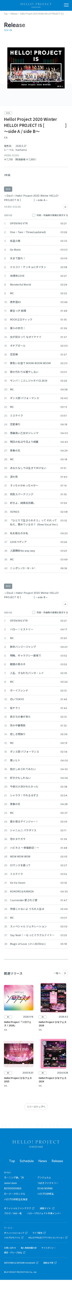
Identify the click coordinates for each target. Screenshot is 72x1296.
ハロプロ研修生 (45, 1193)
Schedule (27, 1161)
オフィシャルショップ (14, 1232)
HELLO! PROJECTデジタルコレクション (46, 1237)
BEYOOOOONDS (12, 1188)
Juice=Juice (10, 1183)
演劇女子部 (48, 1262)
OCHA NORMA (45, 1188)
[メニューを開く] (66, 5)
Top (12, 1161)
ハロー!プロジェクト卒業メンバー (44, 1213)
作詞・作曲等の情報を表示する (52, 215)
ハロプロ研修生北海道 (15, 1199)
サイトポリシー (49, 1247)
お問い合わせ (10, 1247)
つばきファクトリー (47, 1183)
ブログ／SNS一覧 (13, 1213)
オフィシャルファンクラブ (17, 1208)
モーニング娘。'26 (14, 1177)
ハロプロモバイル (12, 1237)
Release (57, 1161)
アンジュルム (44, 1177)
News (42, 1161)
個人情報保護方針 (29, 1247)
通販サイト (45, 1208)
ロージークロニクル (14, 1193)
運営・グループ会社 (13, 1252)
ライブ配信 (37, 1232)
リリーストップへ (36, 1106)
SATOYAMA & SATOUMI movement (19, 1262)
